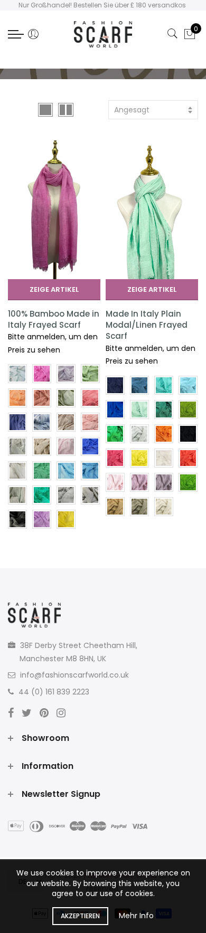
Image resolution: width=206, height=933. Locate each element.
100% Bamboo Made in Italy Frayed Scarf (53, 319)
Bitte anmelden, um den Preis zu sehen (53, 343)
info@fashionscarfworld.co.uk (74, 675)
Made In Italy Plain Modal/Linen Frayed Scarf (147, 325)
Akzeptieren (80, 915)
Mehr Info (136, 915)
